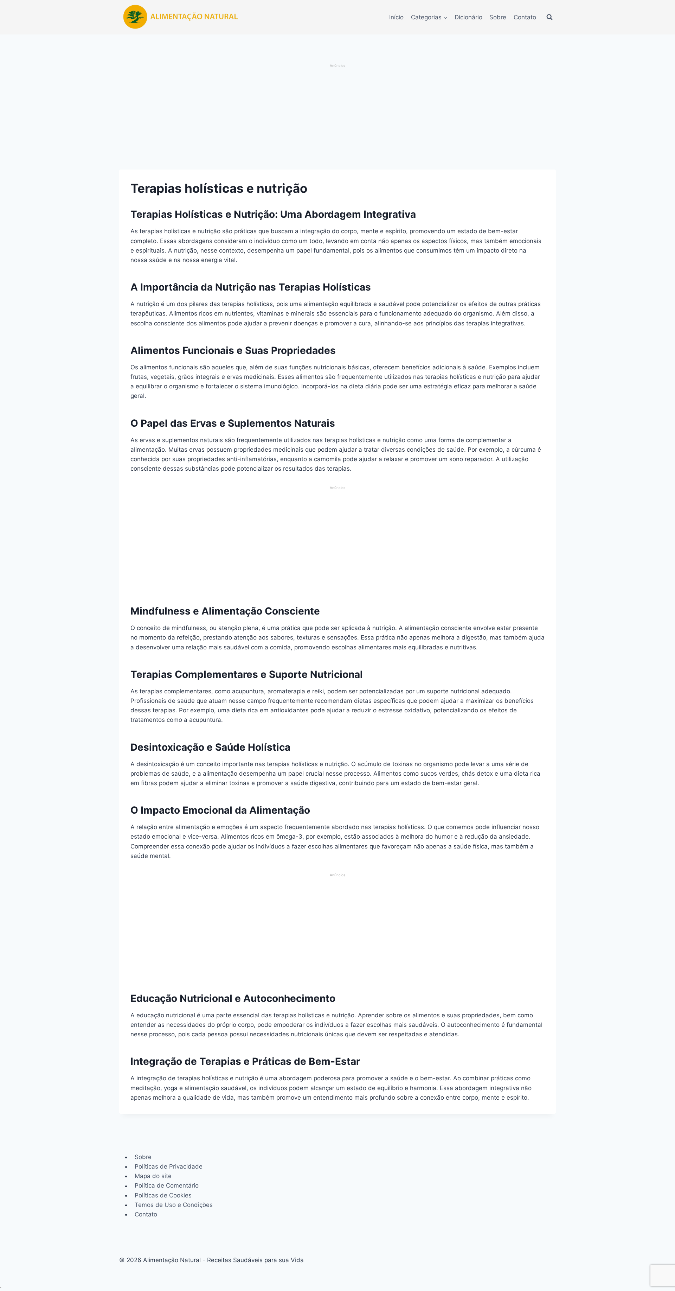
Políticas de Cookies (163, 1195)
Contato (525, 17)
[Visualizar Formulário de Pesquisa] (549, 17)
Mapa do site (153, 1175)
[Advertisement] (338, 117)
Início (396, 17)
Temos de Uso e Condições (174, 1204)
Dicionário (468, 17)
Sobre (497, 17)
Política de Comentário (167, 1185)
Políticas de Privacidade (168, 1166)
